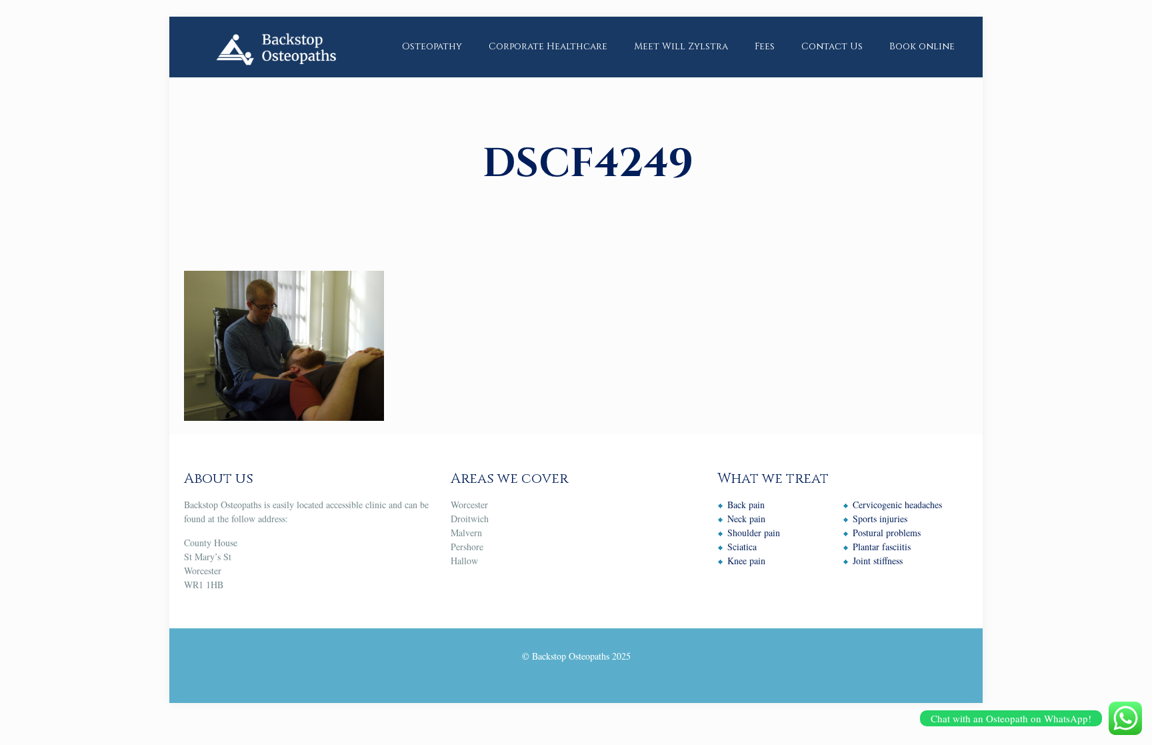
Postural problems (887, 532)
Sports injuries (880, 518)
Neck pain (746, 518)
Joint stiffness (878, 560)
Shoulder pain (753, 532)
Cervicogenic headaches (897, 504)
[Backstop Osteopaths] (275, 47)
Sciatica (742, 546)
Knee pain (746, 560)
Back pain (746, 504)
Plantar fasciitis (882, 546)
